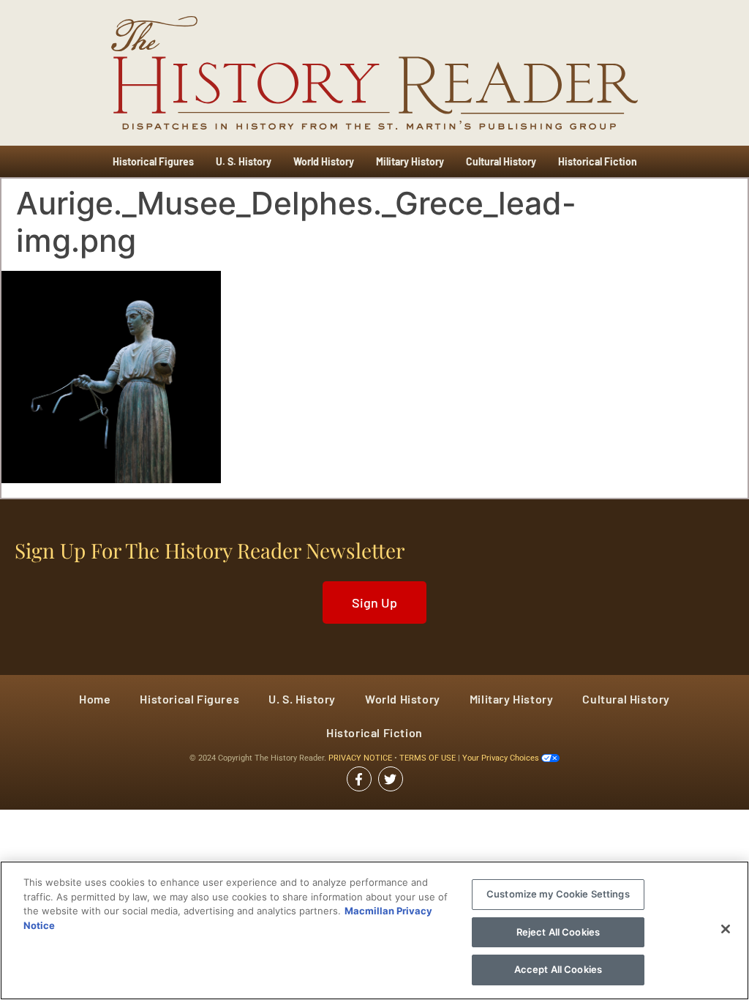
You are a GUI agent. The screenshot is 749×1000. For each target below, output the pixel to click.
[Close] (726, 929)
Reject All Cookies (558, 932)
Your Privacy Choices (501, 758)
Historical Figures (153, 161)
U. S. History (243, 161)
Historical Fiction (597, 161)
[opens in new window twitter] (390, 778)
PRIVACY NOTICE (361, 758)
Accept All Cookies (558, 969)
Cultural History (501, 161)
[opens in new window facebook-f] (359, 778)
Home (94, 699)
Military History (410, 161)
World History (323, 161)
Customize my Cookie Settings (558, 894)
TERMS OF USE (428, 758)
